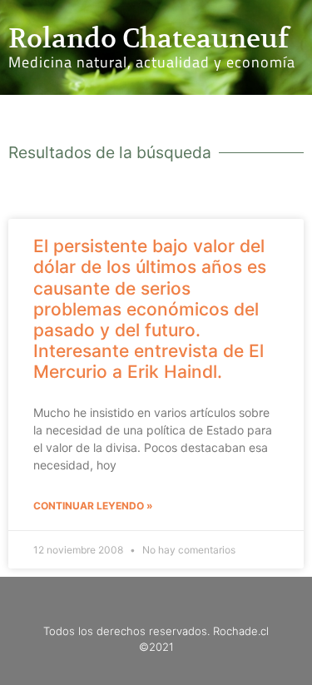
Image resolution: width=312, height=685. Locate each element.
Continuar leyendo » (93, 505)
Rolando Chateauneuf (148, 38)
